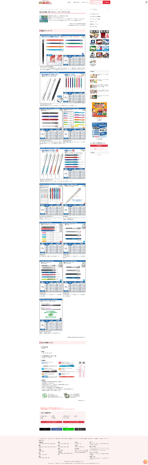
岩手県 (46, 443)
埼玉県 (51, 446)
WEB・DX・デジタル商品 (93, 452)
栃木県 (43, 446)
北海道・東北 (44, 416)
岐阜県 (46, 457)
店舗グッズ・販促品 (92, 446)
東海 (76, 416)
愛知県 (43, 457)
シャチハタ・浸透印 (85, 450)
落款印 (85, 452)
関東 (53, 416)
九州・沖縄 (66, 418)
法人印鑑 (76, 445)
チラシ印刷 (100, 443)
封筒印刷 (104, 443)
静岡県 (40, 457)
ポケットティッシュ (105, 448)
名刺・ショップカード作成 (94, 443)
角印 (83, 446)
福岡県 (59, 453)
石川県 (43, 454)
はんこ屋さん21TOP (43, 438)
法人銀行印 (80, 446)
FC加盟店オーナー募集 (98, 438)
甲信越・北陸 (66, 416)
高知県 (59, 450)
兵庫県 (68, 443)
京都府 (59, 443)
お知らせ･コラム (51, 438)
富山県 (40, 454)
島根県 (62, 446)
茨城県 (46, 446)
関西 (42, 418)
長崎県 (71, 453)
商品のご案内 (58, 438)
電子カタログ (93, 26)
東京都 (54, 446)
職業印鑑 (81, 452)
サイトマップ (106, 438)
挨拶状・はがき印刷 (94, 444)
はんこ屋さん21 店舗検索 (51, 422)
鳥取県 (59, 446)
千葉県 (48, 446)
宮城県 (51, 443)
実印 (75, 443)
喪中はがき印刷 (96, 458)
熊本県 (65, 453)
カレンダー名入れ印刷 (102, 458)
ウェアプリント (102, 449)
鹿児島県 (68, 453)
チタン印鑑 (83, 451)
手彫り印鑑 (77, 452)
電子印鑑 (91, 453)
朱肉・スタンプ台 (77, 451)
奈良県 (65, 443)
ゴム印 (80, 450)
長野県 (43, 451)
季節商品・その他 (92, 456)
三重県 (48, 457)
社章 (104, 450)
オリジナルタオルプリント (96, 450)
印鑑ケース (76, 450)
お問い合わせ (90, 438)
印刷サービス (91, 442)
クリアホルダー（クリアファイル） (95, 448)
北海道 (40, 443)
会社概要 (85, 438)
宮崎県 (62, 453)
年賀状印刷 (91, 458)
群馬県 (40, 446)
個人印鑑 (76, 442)
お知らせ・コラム (93, 21)
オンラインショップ (73, 422)
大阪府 (62, 443)
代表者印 (76, 446)
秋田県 (43, 443)
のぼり (102, 450)
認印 (80, 443)
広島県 (68, 446)
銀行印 (78, 443)
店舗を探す (71, 438)
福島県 (54, 443)
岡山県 (65, 446)
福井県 (46, 454)
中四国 (54, 418)
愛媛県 (62, 450)
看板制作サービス (96, 449)
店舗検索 (99, 145)
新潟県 (40, 451)
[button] (80, 429)
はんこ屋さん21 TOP (94, 14)
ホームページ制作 (96, 453)
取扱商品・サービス (94, 24)
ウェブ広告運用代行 (102, 453)
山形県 (48, 443)
